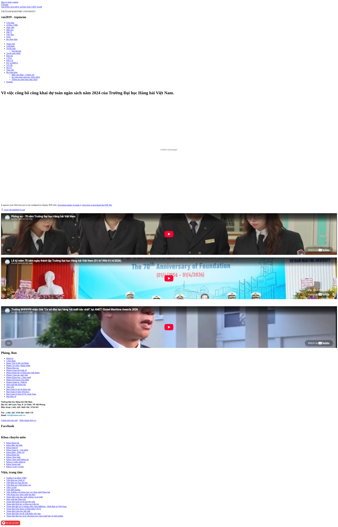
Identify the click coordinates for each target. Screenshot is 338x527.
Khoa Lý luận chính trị (15, 462)
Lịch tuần (10, 23)
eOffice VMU (12, 25)
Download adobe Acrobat (69, 205)
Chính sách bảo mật (9, 420)
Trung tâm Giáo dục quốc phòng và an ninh (24, 497)
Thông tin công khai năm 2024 (24, 79)
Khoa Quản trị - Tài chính (17, 450)
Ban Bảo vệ (11, 396)
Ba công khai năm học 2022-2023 (26, 77)
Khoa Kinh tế (12, 448)
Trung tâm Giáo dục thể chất (18, 511)
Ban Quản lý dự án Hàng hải (18, 389)
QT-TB (9, 65)
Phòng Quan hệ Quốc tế (16, 370)
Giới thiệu (10, 46)
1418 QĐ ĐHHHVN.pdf (14, 210)
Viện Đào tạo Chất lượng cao (18, 485)
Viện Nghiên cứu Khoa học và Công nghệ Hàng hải (28, 492)
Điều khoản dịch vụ (28, 420)
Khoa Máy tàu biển (14, 445)
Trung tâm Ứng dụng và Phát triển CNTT (23, 509)
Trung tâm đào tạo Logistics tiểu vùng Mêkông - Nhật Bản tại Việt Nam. (36, 506)
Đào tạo (9, 56)
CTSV (9, 58)
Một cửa (9, 30)
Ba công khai (11, 39)
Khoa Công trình (13, 457)
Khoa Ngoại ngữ (13, 464)
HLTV (9, 67)
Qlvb (8, 37)
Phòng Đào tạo (12, 368)
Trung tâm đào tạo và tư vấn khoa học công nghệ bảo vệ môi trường (34, 516)
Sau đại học (16, 51)
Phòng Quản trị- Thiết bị (16, 382)
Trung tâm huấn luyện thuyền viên (20, 502)
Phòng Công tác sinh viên (17, 375)
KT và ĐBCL (12, 63)
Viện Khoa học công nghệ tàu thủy (21, 494)
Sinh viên (10, 27)
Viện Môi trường (13, 490)
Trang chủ (10, 44)
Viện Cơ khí (11, 487)
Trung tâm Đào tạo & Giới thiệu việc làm (23, 513)
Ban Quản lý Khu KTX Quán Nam (21, 394)
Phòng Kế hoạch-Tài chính (17, 380)
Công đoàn (11, 361)
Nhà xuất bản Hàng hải (16, 384)
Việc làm (10, 34)
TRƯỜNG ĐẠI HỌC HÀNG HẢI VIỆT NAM (21, 7)
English (9, 82)
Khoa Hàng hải (12, 443)
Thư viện (10, 70)
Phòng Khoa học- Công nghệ (18, 377)
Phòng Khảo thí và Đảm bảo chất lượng (23, 373)
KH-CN (9, 60)
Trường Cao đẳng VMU (16, 478)
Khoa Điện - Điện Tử (15, 452)
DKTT (9, 32)
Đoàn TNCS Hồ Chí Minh (17, 363)
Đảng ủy (10, 358)
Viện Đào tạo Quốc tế (15, 480)
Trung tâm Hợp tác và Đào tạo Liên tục (22, 504)
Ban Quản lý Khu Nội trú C (18, 392)
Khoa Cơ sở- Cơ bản (15, 467)
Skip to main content (9, 2)
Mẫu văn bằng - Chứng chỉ (23, 75)
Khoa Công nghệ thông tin (17, 459)
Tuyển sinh (11, 48)
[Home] (4, 4)
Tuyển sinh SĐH (13, 53)
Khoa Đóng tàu (12, 455)
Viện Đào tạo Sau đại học (17, 483)
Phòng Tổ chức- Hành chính (18, 365)
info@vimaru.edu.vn (16, 415)
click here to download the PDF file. (97, 205)
